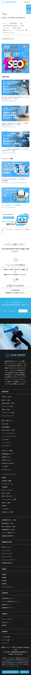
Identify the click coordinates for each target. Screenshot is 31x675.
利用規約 (4, 625)
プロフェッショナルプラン (8, 560)
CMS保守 (4, 505)
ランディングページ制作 (8, 412)
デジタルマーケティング (8, 32)
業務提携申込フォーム (7, 607)
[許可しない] (29, 656)
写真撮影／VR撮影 (6, 481)
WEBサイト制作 (16, 28)
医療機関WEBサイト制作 (9, 520)
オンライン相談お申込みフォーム (10, 601)
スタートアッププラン (7, 553)
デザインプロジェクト (7, 587)
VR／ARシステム (6, 469)
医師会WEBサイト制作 (7, 523)
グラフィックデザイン (7, 490)
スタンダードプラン (7, 556)
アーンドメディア (6, 442)
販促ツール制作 (6, 493)
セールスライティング (7, 484)
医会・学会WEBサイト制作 (8, 526)
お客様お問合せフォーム (8, 598)
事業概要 (4, 574)
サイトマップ (5, 643)
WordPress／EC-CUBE (8, 463)
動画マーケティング (7, 30)
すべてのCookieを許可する (10, 672)
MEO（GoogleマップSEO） (9, 430)
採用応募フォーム (6, 604)
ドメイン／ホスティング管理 (9, 499)
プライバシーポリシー (7, 619)
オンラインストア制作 (7, 406)
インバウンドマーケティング (9, 436)
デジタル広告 (5, 439)
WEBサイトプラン (7, 547)
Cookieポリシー (6, 622)
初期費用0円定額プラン (8, 563)
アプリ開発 (4, 466)
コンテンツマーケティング (8, 433)
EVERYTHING (13, 23)
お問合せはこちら (22, 311)
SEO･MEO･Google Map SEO (10, 25)
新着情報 (4, 577)
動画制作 (4, 477)
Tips (21, 23)
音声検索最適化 (6, 427)
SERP (22, 25)
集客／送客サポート (7, 420)
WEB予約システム (6, 460)
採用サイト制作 (6, 409)
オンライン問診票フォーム (8, 532)
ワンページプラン (6, 550)
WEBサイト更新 (6, 502)
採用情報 (4, 583)
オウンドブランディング (8, 415)
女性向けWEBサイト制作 (8, 403)
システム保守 (5, 509)
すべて (4, 23)
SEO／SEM (5, 424)
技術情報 (4, 580)
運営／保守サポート (7, 496)
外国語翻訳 (4, 487)
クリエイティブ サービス (9, 474)
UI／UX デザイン (6, 445)
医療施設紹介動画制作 (7, 536)
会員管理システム (6, 457)
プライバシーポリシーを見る (12, 666)
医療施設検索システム (7, 454)
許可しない (24, 672)
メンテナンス (6, 28)
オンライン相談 (6, 640)
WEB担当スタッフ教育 (7, 512)
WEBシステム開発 (7, 450)
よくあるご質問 (6, 637)
